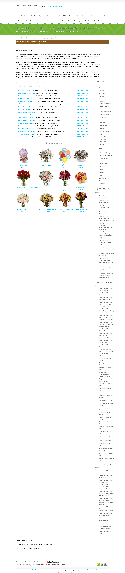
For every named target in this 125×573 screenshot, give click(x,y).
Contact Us (41, 562)
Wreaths (102, 120)
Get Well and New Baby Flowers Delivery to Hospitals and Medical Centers (40, 565)
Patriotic (69, 21)
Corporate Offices (94, 570)
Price (100, 134)
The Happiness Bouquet (81, 187)
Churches (104, 11)
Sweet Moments (81, 165)
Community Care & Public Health (27, 101)
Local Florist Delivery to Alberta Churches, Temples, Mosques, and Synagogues (106, 317)
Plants (102, 166)
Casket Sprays (104, 125)
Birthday (29, 16)
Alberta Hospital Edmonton (25, 117)
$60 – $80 (103, 139)
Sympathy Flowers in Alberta (106, 379)
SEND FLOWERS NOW (82, 90)
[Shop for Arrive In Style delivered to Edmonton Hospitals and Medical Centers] (46, 186)
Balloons (102, 169)
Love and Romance (90, 16)
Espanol (60, 6)
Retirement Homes (46, 570)
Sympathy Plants (104, 114)
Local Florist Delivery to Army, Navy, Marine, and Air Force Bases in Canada (106, 493)
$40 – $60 (103, 136)
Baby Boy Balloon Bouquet (65, 165)
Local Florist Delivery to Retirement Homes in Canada (105, 515)
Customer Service (21, 562)
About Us (32, 562)
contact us (21, 43)
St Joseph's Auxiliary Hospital (26, 106)
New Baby (37, 16)
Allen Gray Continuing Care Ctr (26, 112)
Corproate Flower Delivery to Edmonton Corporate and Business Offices (106, 275)
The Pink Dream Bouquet (23, 209)
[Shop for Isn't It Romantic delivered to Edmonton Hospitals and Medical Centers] (46, 163)
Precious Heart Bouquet (65, 188)
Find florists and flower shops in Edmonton (27, 548)
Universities (96, 11)
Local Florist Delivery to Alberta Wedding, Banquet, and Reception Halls (106, 324)
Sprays (102, 109)
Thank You (46, 16)
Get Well (64, 16)
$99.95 (23, 167)
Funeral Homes (87, 11)
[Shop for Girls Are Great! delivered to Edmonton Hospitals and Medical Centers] (23, 164)
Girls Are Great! (23, 165)
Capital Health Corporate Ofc (26, 90)
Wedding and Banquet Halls (81, 570)
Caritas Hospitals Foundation (26, 123)
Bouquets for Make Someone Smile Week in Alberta (105, 383)
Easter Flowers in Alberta (105, 440)
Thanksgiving (78, 21)
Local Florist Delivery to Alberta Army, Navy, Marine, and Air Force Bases (106, 311)
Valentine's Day (23, 21)
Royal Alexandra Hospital (25, 128)
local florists (35, 570)
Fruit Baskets (103, 163)
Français (54, 6)
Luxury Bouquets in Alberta (106, 400)
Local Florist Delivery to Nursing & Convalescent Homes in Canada (105, 522)
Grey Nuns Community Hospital (26, 131)
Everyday (21, 16)
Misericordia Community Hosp (26, 126)
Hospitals (78, 11)
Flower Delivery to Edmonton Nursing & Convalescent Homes (104, 249)
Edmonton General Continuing (26, 120)
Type (100, 148)
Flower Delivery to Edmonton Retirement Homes (105, 242)
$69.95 (65, 167)
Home (17, 38)
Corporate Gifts (104, 16)
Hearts (102, 128)
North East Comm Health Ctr (26, 115)
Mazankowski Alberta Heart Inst (26, 93)
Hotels (72, 11)
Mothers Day (41, 21)
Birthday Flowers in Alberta (106, 451)
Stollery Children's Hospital (25, 96)
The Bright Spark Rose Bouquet (82, 209)
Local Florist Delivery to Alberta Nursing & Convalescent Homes (105, 335)
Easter (32, 21)
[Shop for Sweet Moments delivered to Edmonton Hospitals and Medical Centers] (81, 164)
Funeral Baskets (104, 106)
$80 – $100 (103, 142)
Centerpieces (103, 150)
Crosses (102, 122)
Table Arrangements (105, 111)
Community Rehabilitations (25, 98)
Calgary (71, 572)
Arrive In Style (46, 188)
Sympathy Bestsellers (106, 103)
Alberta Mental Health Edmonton (27, 104)
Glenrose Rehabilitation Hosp (26, 134)
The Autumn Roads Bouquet (65, 209)
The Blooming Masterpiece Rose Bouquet (27, 187)
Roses (102, 161)
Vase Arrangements (105, 158)
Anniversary (56, 16)
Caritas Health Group (24, 137)
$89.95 (27, 189)
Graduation (50, 21)
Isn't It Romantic (46, 165)
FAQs (49, 6)
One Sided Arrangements (107, 153)
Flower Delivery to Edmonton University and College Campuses (106, 212)
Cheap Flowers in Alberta (105, 448)
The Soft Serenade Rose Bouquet (48, 209)
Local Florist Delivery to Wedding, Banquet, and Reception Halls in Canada (106, 508)
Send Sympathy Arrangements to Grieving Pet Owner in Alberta (106, 374)
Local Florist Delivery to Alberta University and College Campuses (105, 304)
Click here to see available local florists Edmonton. (31, 86)
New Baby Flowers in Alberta (106, 393)
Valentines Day (103, 172)
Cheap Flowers (98, 21)
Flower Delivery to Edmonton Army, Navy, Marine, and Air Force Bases (106, 218)
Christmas (88, 21)
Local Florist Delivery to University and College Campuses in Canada (105, 487)
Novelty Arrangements (106, 155)
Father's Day (60, 21)
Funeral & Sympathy (76, 16)
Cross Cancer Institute (24, 109)
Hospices (62, 570)
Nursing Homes (56, 570)
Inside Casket (104, 117)
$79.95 (81, 167)
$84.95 (46, 190)
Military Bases (69, 570)
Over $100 (103, 144)
